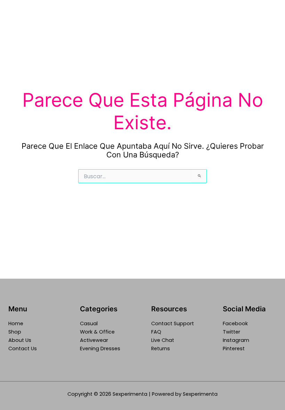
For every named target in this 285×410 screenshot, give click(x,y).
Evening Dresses (100, 348)
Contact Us (22, 348)
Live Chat (162, 340)
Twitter (231, 331)
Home (15, 323)
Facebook (235, 323)
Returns (160, 348)
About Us (19, 340)
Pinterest (234, 348)
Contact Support (172, 323)
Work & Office (97, 331)
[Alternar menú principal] (270, 25)
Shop (14, 331)
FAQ (156, 331)
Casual (89, 323)
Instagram (236, 340)
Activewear (94, 340)
